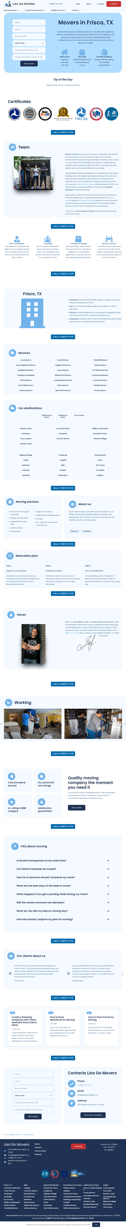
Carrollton (100, 470)
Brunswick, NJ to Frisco (72, 1185)
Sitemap (38, 1154)
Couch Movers (63, 360)
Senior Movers (100, 365)
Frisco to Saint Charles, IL (92, 1189)
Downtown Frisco (100, 433)
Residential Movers (25, 370)
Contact (38, 1147)
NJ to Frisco (79, 415)
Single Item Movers (63, 365)
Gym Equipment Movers (25, 365)
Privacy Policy (40, 1151)
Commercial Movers (100, 375)
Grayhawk (63, 433)
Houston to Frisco (62, 416)
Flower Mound (100, 455)
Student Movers (100, 385)
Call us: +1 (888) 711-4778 (63, 132)
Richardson (63, 475)
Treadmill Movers (100, 360)
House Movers (100, 390)
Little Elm (25, 470)
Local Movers (25, 360)
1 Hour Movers (63, 370)
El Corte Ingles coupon (12, 1134)
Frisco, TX (8, 1185)
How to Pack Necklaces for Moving (62, 1018)
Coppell (63, 460)
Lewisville (26, 475)
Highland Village (25, 455)
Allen (63, 465)
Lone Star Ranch (62, 428)
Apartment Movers (63, 390)
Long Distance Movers (63, 380)
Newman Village (100, 438)
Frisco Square (25, 438)
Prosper (63, 470)
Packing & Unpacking (25, 375)
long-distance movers (85, 184)
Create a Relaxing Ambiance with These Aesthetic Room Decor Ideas (24, 1021)
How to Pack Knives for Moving (101, 1018)
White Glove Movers (63, 375)
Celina (25, 460)
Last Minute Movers (100, 370)
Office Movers (26, 380)
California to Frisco (47, 416)
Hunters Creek (26, 428)
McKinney (26, 465)
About (37, 1144)
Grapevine (63, 455)
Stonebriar (25, 433)
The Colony (100, 465)
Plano (100, 460)
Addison (100, 475)
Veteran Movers (25, 390)
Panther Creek (26, 444)
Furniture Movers (100, 380)
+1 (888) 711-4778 (55, 4)
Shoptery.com (28, 1134)
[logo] (19, 4)
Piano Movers (62, 385)
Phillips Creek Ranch (100, 428)
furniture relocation (87, 200)
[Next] (122, 974)
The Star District (62, 438)
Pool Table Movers (25, 385)
